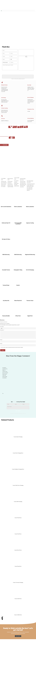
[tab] (4, 135)
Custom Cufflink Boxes (18, 614)
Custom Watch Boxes (18, 517)
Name (1, 339)
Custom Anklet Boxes (18, 598)
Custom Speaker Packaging (18, 436)
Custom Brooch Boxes (18, 550)
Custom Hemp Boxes (18, 566)
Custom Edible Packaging (18, 501)
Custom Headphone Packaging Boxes (18, 469)
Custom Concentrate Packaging (18, 582)
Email (1, 343)
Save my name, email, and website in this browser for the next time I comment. (12, 347)
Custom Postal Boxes (18, 533)
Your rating (2, 326)
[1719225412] (18, 10)
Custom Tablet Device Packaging (18, 485)
